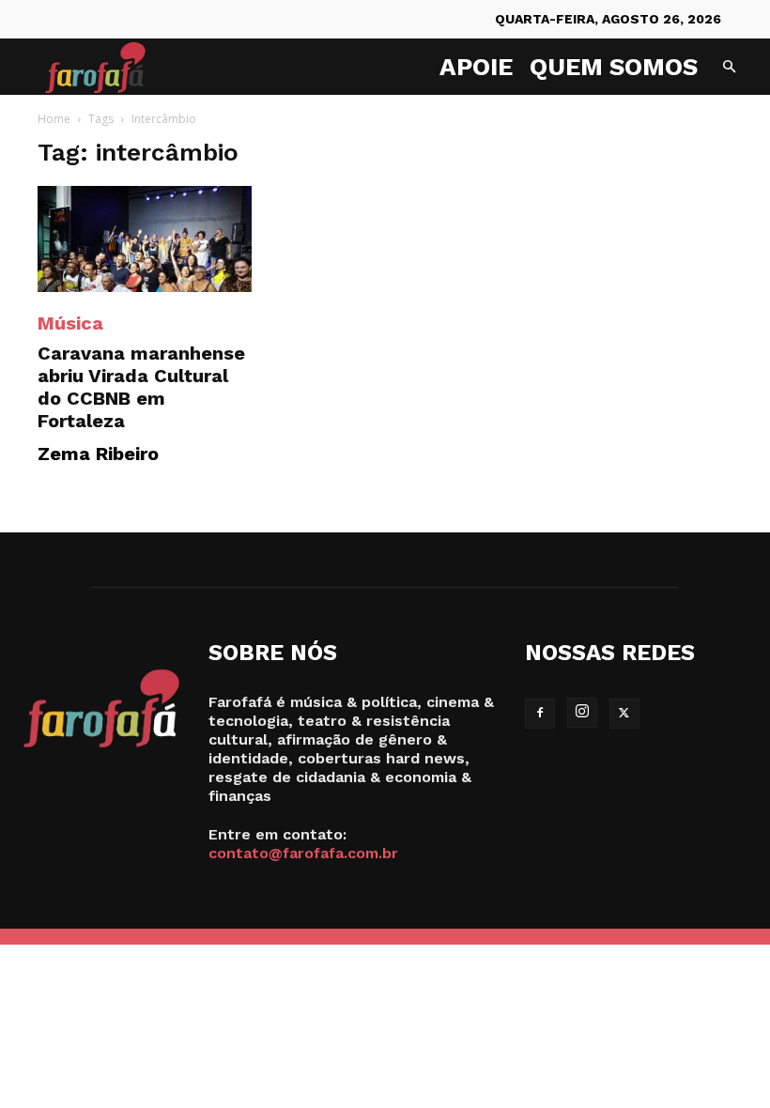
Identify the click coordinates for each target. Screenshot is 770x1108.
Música (70, 323)
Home (54, 119)
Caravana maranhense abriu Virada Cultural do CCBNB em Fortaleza (141, 387)
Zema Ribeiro (98, 453)
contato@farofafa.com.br (303, 853)
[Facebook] (540, 714)
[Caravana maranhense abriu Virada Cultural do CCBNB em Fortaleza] (145, 239)
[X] (624, 714)
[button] (728, 67)
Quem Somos (614, 67)
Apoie (476, 67)
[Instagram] (582, 713)
